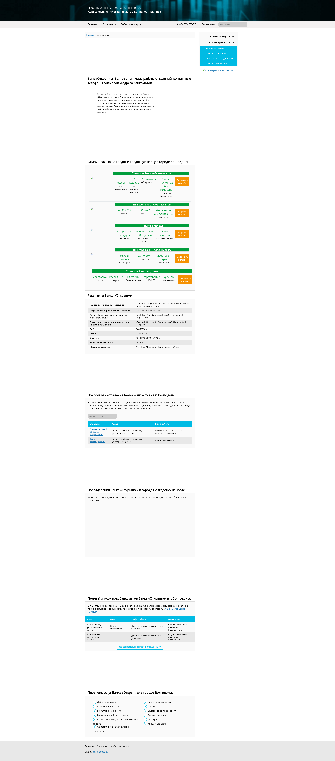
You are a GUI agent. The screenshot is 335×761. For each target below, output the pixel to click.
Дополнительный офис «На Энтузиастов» (98, 432)
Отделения (109, 24)
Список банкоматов (216, 63)
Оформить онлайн (182, 182)
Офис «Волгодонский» (97, 440)
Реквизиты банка (214, 48)
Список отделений (215, 53)
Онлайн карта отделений (219, 58)
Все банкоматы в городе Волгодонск (138, 646)
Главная (93, 24)
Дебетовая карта (131, 24)
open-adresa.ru (100, 751)
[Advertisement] (140, 56)
